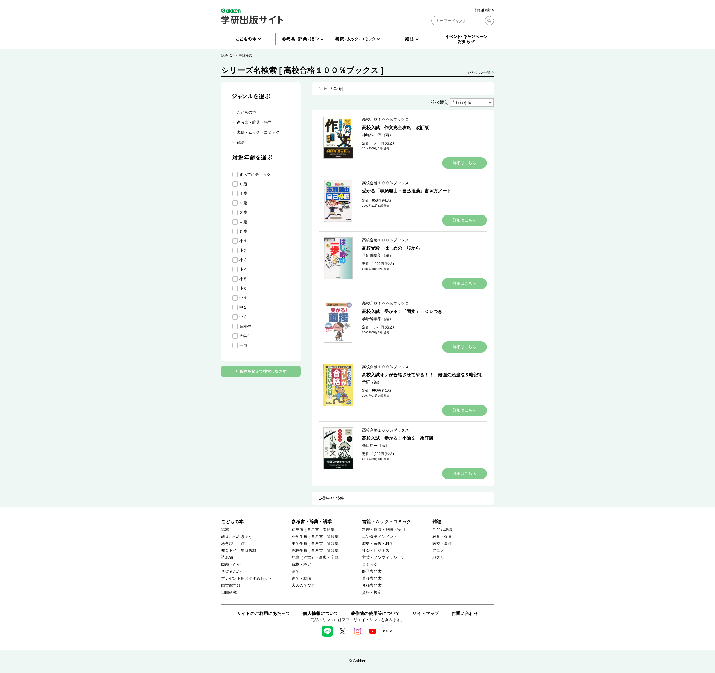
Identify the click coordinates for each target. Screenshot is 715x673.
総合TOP (228, 56)
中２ (243, 307)
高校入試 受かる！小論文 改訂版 (397, 438)
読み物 (227, 557)
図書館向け (231, 585)
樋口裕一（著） (375, 445)
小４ (243, 269)
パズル (438, 557)
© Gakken (357, 660)
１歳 (243, 193)
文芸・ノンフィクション (383, 557)
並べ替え (439, 102)
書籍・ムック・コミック (386, 521)
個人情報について (321, 613)
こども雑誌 (442, 530)
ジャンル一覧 (479, 72)
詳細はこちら (464, 163)
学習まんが (231, 571)
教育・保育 (442, 537)
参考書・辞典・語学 (312, 521)
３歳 (243, 212)
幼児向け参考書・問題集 (313, 530)
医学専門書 (372, 571)
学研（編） (372, 382)
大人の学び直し (305, 585)
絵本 (225, 530)
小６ (243, 288)
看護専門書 (372, 578)
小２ (243, 250)
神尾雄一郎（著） (377, 135)
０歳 (243, 184)
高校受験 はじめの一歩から (391, 248)
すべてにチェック (255, 174)
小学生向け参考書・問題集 (315, 537)
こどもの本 (232, 521)
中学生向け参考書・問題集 (315, 544)
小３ (243, 260)
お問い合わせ (464, 613)
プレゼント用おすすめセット (246, 578)
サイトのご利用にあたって (263, 613)
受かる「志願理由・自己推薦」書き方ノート (406, 190)
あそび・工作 (233, 544)
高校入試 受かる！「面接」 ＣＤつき (402, 311)
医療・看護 (442, 544)
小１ (243, 241)
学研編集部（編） (377, 255)
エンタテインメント (379, 537)
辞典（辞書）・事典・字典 (315, 557)
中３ (243, 317)
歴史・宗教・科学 (377, 544)
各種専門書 (372, 585)
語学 (295, 571)
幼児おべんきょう (236, 537)
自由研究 (229, 592)
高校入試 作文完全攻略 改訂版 (395, 127)
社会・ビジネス (375, 551)
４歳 (243, 222)
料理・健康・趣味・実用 (383, 530)
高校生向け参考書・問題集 (315, 551)
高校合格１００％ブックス (385, 119)
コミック (370, 564)
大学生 (245, 336)
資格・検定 (301, 564)
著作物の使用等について (375, 613)
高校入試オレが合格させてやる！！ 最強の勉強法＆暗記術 (422, 374)
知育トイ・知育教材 (238, 551)
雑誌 (436, 521)
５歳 (243, 231)
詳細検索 (483, 10)
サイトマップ (425, 613)
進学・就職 (301, 578)
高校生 (245, 326)
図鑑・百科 (231, 564)
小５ (243, 279)
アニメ (438, 551)
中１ (243, 298)
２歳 (243, 203)
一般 (243, 345)
